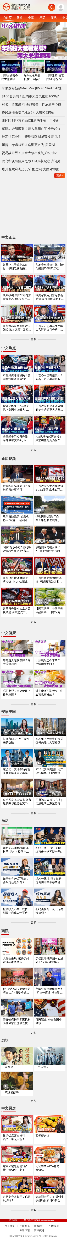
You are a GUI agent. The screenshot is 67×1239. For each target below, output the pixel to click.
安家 (31, 17)
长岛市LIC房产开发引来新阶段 (16, 740)
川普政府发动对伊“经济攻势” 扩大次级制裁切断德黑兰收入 (16, 580)
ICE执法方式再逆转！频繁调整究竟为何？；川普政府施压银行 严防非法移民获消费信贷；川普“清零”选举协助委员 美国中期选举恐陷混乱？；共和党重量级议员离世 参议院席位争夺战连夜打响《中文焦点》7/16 (50, 438)
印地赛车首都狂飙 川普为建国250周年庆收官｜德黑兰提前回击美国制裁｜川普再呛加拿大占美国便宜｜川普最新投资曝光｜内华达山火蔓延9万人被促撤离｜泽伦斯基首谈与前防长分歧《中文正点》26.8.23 (50, 266)
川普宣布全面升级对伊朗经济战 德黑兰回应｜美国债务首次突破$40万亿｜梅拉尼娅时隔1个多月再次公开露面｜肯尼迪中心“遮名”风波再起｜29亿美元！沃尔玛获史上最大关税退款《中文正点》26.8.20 (17, 328)
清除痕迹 (39, 1230)
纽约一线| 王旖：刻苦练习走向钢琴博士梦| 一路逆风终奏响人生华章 (49, 850)
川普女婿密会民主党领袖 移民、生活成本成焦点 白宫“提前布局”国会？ (10, 77)
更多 (59, 175)
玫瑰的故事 (12, 1092)
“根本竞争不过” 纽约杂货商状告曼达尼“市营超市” (17, 549)
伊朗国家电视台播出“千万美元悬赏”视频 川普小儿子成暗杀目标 (49, 549)
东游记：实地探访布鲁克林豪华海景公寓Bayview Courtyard (17, 771)
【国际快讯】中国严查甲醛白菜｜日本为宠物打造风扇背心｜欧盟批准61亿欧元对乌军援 (49, 610)
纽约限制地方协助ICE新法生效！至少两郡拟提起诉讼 (33, 120)
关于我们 (10, 1226)
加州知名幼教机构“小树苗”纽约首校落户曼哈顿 (33, 77)
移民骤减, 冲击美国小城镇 (49, 1021)
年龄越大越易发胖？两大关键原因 (16, 662)
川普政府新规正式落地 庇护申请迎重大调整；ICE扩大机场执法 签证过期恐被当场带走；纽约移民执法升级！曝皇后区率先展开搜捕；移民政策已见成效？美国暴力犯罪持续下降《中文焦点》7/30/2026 (50, 408)
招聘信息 (54, 1226)
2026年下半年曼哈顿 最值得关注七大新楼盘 (50, 740)
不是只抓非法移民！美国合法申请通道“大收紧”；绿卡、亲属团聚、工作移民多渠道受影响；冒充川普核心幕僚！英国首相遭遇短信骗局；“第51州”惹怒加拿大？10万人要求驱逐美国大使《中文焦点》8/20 (16, 377)
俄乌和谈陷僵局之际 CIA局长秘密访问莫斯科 (33, 161)
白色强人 (43, 1067)
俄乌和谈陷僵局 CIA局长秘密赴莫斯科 (16, 488)
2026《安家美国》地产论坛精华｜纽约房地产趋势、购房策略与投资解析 (49, 771)
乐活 (42, 17)
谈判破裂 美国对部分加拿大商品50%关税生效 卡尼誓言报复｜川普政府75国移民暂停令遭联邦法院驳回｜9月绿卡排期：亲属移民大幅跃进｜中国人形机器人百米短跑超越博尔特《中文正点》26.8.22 (17, 297)
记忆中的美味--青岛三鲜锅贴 (49, 1168)
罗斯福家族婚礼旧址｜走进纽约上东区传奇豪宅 (49, 801)
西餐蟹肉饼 (42, 1135)
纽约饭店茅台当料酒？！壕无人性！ (14, 1137)
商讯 (54, 17)
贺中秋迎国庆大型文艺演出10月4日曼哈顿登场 (16, 991)
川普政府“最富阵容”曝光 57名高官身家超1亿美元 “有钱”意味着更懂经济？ (55, 77)
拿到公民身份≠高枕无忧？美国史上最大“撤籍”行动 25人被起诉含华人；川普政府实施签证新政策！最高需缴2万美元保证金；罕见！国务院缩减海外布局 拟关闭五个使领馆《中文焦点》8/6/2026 (17, 408)
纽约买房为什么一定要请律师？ (49, 911)
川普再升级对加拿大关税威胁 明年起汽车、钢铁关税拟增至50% (17, 610)
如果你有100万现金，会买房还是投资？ (16, 880)
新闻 (20, 17)
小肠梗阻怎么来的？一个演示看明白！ (49, 662)
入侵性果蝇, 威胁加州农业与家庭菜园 (16, 960)
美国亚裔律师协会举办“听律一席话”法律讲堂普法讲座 (49, 991)
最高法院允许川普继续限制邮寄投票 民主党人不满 (33, 137)
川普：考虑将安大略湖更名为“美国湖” (29, 145)
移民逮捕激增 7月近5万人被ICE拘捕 (28, 112)
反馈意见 (24, 1226)
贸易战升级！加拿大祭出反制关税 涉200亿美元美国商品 (33, 153)
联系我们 (39, 1226)
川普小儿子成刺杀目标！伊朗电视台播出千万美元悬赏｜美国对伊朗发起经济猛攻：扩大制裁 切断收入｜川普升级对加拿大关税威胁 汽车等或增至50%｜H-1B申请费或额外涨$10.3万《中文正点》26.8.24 (17, 266)
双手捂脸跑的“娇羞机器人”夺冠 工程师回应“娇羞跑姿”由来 (16, 518)
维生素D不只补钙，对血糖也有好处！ (49, 692)
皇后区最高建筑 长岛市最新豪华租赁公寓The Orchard (17, 801)
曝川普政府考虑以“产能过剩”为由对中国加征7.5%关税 (33, 169)
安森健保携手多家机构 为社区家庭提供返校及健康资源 (16, 1021)
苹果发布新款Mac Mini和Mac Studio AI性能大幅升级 (33, 88)
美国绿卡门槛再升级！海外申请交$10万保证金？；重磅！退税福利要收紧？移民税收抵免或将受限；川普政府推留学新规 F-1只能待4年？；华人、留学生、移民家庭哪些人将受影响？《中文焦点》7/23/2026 (16, 438)
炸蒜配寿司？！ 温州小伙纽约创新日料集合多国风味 (50, 1198)
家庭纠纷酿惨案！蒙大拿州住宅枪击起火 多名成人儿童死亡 (33, 128)
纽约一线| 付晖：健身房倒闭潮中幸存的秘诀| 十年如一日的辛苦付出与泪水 (50, 880)
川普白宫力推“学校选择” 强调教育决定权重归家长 (49, 580)
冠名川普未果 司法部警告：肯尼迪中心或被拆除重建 (33, 104)
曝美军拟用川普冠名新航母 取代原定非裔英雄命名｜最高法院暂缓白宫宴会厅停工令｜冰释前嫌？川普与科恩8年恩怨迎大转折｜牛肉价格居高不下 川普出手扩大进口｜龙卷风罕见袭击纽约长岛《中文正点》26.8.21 (50, 297)
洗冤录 (9, 1067)
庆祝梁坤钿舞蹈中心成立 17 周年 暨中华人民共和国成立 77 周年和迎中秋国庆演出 (49, 960)
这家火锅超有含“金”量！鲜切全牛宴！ (15, 1168)
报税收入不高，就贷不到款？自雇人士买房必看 (16, 911)
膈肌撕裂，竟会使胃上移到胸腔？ (16, 692)
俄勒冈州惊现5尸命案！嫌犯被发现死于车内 (49, 518)
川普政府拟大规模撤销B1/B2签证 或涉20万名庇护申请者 (49, 488)
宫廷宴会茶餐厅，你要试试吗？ (16, 1198)
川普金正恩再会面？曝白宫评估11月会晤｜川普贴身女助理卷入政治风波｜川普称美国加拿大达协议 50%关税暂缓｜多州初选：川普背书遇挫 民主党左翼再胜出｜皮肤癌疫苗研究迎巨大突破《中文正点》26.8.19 (50, 328)
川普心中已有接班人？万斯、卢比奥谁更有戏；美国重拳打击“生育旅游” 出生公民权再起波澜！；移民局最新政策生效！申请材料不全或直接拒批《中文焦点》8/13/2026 (49, 377)
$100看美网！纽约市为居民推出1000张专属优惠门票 (33, 96)
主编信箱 (24, 1230)
